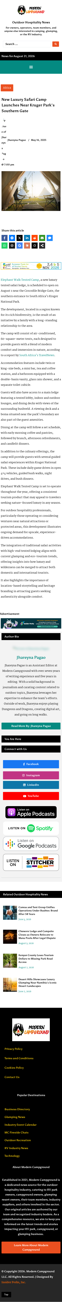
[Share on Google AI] (20, 245)
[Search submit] (55, 44)
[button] (31, 67)
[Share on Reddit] (35, 238)
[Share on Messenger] (12, 238)
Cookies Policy (14, 1067)
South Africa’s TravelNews (36, 355)
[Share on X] (20, 238)
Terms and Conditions (19, 1058)
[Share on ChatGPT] (12, 245)
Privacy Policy (13, 1049)
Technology (12, 1156)
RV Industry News (16, 1148)
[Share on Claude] (27, 245)
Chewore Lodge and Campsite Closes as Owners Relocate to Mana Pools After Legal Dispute (37, 934)
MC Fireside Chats (16, 1132)
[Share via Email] (42, 238)
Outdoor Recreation (18, 1140)
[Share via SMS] (50, 238)
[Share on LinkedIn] (27, 238)
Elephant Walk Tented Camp (20, 280)
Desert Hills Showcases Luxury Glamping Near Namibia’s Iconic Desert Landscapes (38, 982)
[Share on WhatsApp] (5, 245)
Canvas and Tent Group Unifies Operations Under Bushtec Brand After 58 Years (38, 910)
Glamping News (15, 1117)
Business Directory (17, 1109)
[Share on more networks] (42, 245)
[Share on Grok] (35, 245)
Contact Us (12, 1077)
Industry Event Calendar (20, 1124)
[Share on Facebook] (5, 238)
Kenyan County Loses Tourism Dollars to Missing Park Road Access (36, 958)
